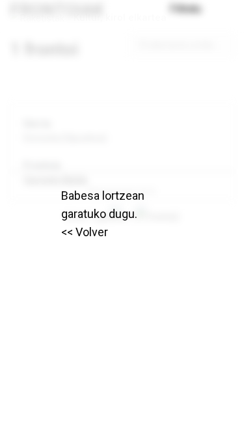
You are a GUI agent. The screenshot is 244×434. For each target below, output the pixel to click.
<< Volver (84, 232)
